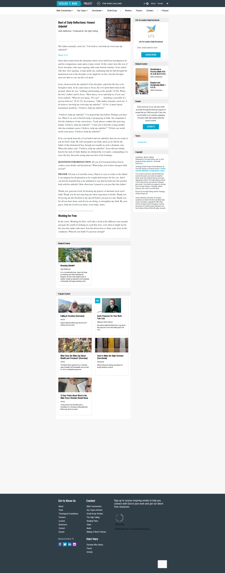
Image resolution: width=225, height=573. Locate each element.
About (153, 3)
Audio (89, 528)
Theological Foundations (68, 513)
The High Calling (93, 517)
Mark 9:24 (63, 55)
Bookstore (63, 524)
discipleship (142, 142)
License (62, 521)
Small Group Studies (95, 513)
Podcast (165, 10)
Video (89, 524)
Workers (128, 10)
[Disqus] (93, 454)
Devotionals (96, 10)
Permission (139, 163)
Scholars (149, 10)
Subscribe (150, 55)
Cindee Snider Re (147, 161)
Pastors (139, 10)
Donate (160, 3)
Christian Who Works (95, 544)
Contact (62, 528)
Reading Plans (92, 521)
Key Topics (81, 10)
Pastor (89, 548)
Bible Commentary (64, 10)
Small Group (112, 10)
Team (61, 510)
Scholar (90, 552)
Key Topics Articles (94, 510)
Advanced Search (64, 539)
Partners (62, 517)
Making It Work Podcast (96, 532)
